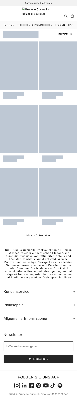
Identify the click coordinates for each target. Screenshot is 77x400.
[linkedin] (24, 385)
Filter (63, 34)
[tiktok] (53, 385)
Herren (9, 25)
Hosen (60, 25)
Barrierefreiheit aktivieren (38, 3)
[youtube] (46, 385)
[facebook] (31, 385)
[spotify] (60, 385)
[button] (5, 16)
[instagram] (17, 385)
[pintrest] (38, 385)
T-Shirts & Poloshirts (35, 25)
